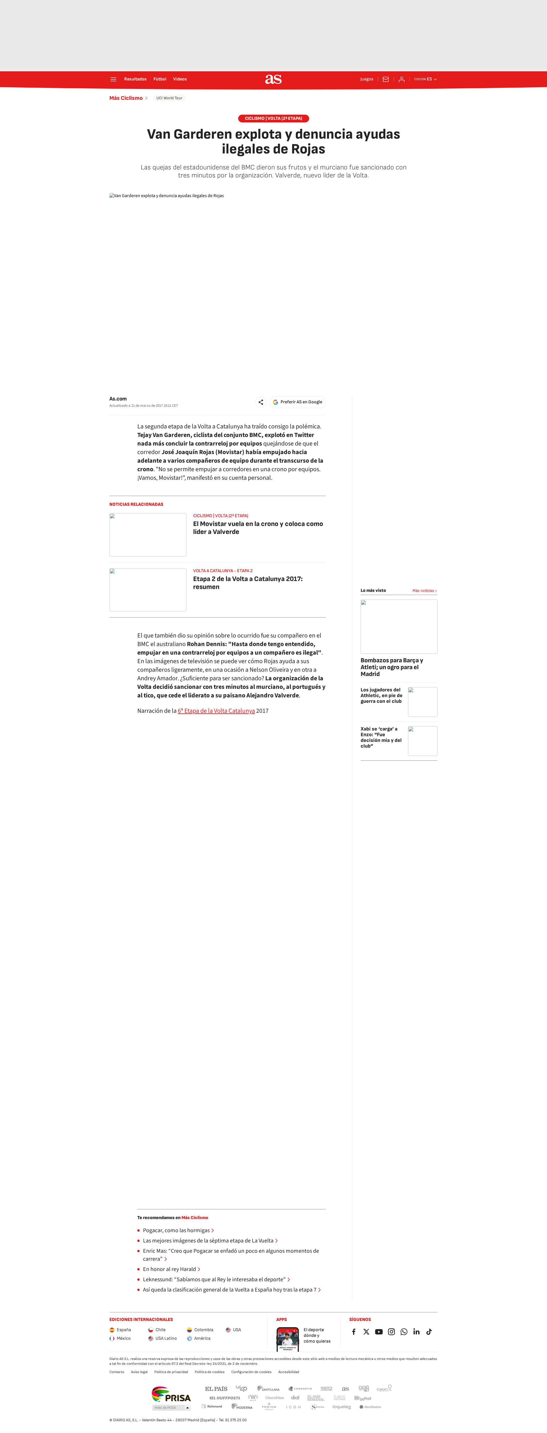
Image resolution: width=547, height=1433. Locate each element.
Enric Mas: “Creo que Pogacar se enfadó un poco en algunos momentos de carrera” (231, 1255)
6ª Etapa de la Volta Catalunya (216, 710)
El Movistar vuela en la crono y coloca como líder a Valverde (258, 528)
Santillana (268, 1388)
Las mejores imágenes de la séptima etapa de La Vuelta (208, 1241)
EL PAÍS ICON (293, 1407)
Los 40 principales (241, 1388)
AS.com (345, 1388)
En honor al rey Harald (169, 1269)
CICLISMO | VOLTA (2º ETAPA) (273, 118)
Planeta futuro (339, 1398)
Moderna (242, 1407)
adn (364, 1388)
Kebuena (363, 1398)
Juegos (366, 79)
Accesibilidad (288, 1372)
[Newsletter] (385, 79)
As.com (118, 399)
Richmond (211, 1406)
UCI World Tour (169, 98)
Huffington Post (224, 1398)
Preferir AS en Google (301, 402)
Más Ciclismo (126, 98)
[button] (261, 402)
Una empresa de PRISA (171, 1394)
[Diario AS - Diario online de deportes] (273, 79)
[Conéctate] (401, 79)
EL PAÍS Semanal (316, 1398)
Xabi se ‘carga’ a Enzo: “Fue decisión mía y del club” (381, 737)
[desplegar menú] (113, 79)
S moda (317, 1407)
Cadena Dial (295, 1398)
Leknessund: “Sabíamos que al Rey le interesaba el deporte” (214, 1280)
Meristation (370, 1407)
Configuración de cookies (251, 1372)
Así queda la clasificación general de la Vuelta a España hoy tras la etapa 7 (230, 1290)
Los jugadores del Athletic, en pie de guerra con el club (382, 695)
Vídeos (180, 79)
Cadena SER (326, 1388)
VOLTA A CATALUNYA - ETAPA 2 (223, 571)
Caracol (384, 1388)
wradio (253, 1398)
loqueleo (342, 1407)
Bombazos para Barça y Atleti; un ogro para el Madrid (392, 667)
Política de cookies (209, 1372)
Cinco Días (274, 1398)
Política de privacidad (171, 1372)
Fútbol (160, 79)
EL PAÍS (216, 1388)
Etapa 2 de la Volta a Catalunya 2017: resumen (248, 583)
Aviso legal (139, 1372)
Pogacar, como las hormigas (176, 1230)
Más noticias (423, 590)
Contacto (116, 1372)
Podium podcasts (269, 1407)
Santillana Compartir (300, 1388)
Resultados (135, 79)
